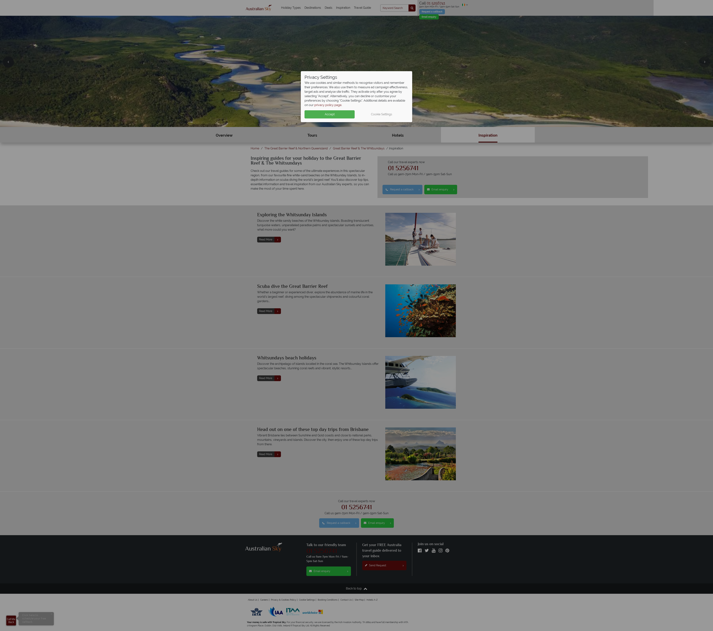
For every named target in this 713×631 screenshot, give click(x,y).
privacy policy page (327, 105)
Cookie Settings (381, 114)
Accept (330, 114)
